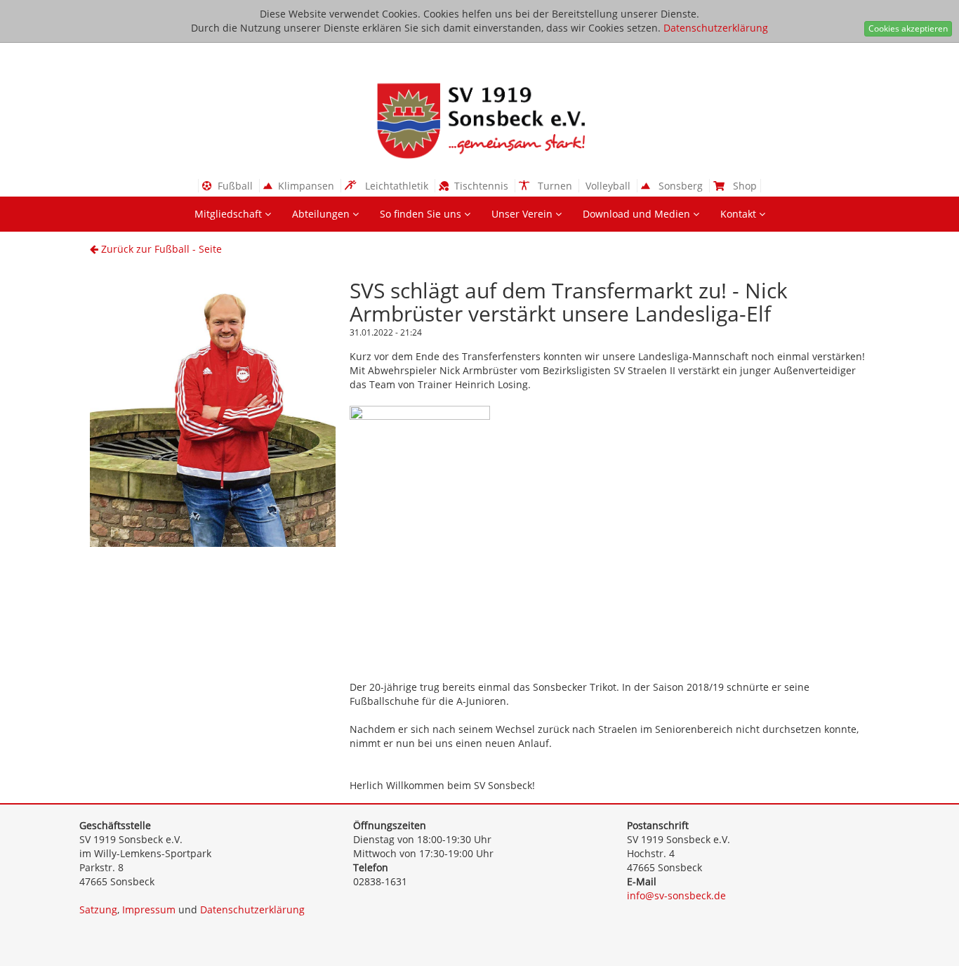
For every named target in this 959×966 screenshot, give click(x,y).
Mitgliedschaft (229, 213)
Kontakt (739, 213)
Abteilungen (322, 213)
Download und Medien (638, 213)
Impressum (149, 909)
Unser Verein (523, 213)
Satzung (98, 909)
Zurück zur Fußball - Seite (160, 249)
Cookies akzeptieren (908, 28)
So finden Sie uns (422, 213)
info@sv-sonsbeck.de (676, 895)
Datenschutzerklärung (715, 27)
